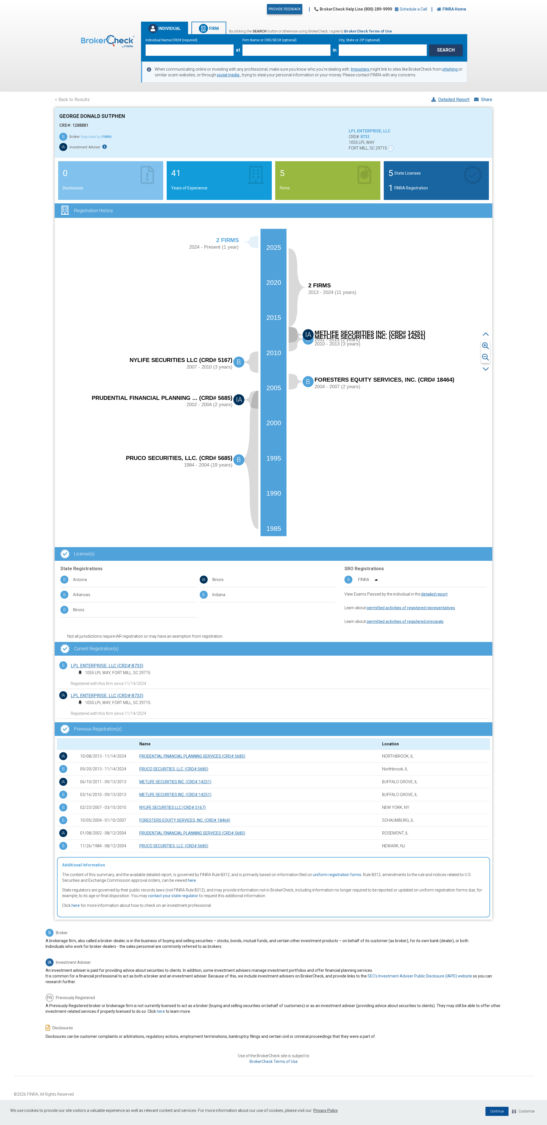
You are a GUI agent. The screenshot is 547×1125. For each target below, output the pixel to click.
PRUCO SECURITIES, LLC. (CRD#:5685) (173, 769)
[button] (523, 1111)
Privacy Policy (325, 1110)
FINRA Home (454, 9)
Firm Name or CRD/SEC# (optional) (269, 40)
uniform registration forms (337, 874)
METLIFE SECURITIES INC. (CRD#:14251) (175, 782)
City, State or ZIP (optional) (359, 40)
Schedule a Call (413, 9)
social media (228, 75)
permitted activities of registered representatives (411, 608)
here (192, 880)
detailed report (434, 594)
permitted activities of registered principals (405, 621)
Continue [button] (497, 1111)
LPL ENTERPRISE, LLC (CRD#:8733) (107, 665)
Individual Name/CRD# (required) (171, 40)
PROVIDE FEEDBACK (285, 9)
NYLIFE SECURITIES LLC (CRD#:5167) (172, 807)
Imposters (360, 69)
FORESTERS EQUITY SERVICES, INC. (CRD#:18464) (184, 820)
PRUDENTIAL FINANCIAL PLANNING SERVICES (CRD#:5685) (192, 756)
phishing (450, 69)
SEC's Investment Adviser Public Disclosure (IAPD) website (420, 976)
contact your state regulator (173, 895)
